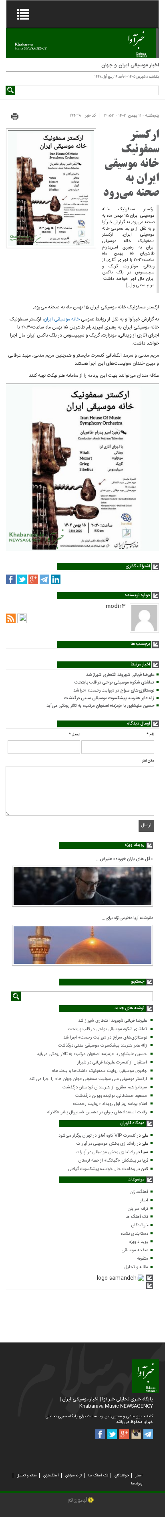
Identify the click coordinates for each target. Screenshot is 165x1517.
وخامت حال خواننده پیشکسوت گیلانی (101, 1169)
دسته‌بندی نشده (134, 1234)
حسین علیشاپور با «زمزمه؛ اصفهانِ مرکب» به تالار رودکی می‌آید (100, 706)
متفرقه (142, 1258)
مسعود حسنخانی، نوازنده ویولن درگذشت (111, 1096)
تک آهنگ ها (136, 1217)
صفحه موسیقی (135, 1250)
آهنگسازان (139, 1192)
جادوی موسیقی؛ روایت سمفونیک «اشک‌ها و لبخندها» (99, 1071)
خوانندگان (139, 1225)
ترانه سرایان (138, 1209)
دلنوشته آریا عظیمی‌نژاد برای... (127, 918)
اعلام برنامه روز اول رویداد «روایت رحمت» (109, 1104)
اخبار (144, 1200)
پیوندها (136, 1483)
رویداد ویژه (138, 1242)
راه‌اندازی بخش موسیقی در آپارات (106, 1144)
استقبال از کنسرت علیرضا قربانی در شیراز (112, 1062)
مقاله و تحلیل (136, 1267)
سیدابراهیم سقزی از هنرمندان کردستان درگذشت (104, 1087)
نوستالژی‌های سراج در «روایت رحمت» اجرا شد (113, 690)
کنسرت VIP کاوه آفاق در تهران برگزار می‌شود (97, 1135)
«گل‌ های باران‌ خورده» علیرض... (124, 859)
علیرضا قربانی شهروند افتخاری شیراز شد (120, 675)
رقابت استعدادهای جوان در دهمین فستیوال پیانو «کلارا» (97, 1112)
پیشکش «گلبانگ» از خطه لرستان (107, 1160)
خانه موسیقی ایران (62, 319)
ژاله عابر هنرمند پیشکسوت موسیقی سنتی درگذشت (109, 698)
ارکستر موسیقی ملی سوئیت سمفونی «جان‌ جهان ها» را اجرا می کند (88, 1079)
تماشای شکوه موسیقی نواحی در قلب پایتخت (114, 682)
